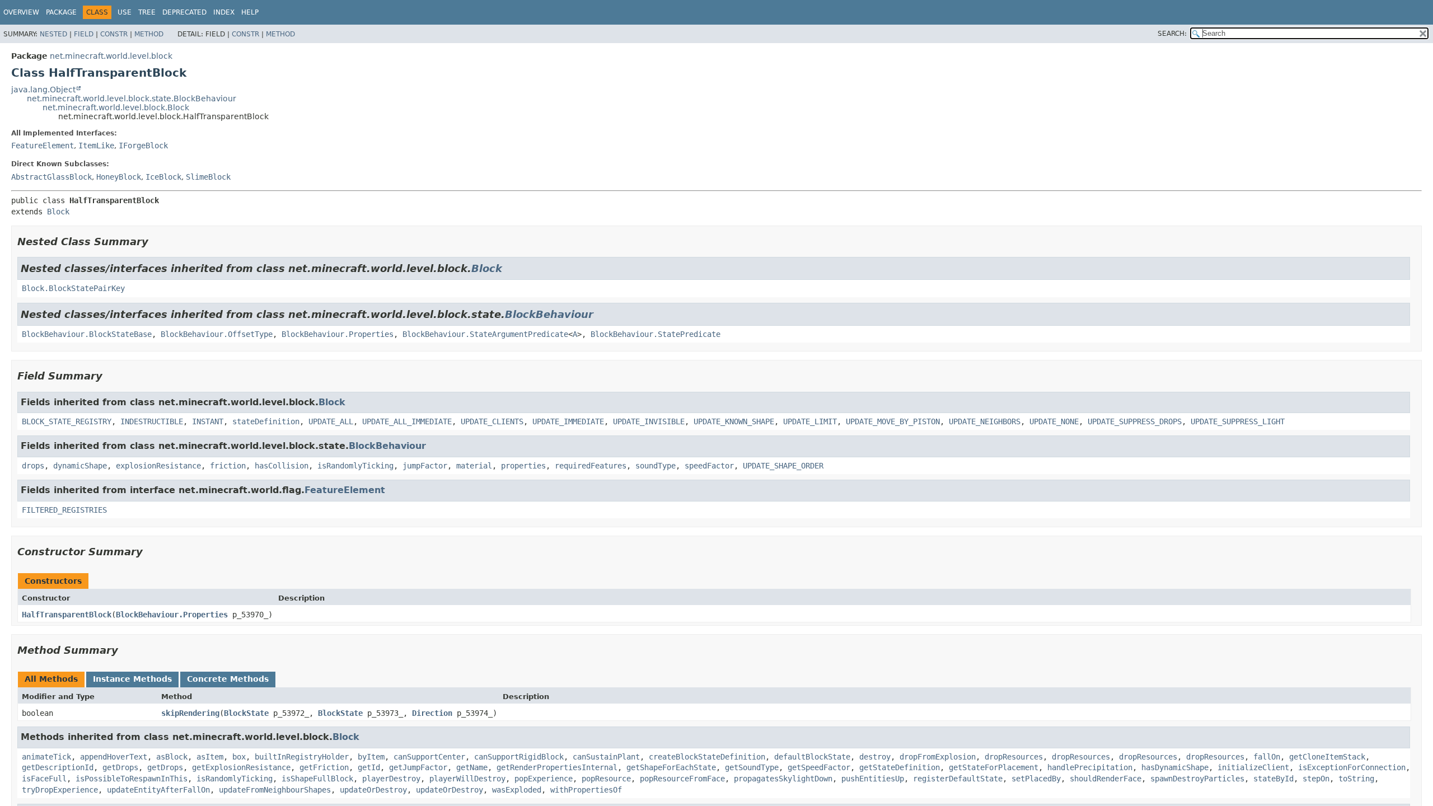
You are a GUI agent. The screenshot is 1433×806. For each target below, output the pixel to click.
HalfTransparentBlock (66, 614)
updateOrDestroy (373, 789)
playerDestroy (391, 778)
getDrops (120, 767)
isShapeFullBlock (317, 778)
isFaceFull (44, 778)
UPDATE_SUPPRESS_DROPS (1135, 421)
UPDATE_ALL (330, 421)
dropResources (1014, 756)
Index (224, 12)
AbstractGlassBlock (51, 176)
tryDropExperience (60, 789)
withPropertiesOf (586, 789)
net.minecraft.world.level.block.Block (116, 107)
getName (472, 767)
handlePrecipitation (1089, 767)
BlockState (246, 713)
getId (369, 767)
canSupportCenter (429, 756)
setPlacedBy (1036, 778)
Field (83, 34)
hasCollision (281, 465)
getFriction (324, 767)
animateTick (46, 756)
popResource (606, 778)
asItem (209, 756)
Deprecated (184, 12)
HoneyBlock (118, 176)
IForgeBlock (143, 145)
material (474, 465)
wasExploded (516, 789)
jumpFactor (424, 465)
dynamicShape (80, 465)
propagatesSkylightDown (783, 778)
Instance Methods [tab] (132, 678)
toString (1356, 778)
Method (148, 34)
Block (58, 211)
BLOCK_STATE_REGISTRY (66, 421)
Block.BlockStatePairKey (73, 288)
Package (61, 12)
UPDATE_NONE (1054, 421)
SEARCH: (1172, 34)
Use (125, 12)
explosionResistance (158, 465)
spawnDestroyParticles (1197, 778)
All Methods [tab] (51, 678)
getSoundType (752, 767)
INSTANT (207, 421)
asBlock (172, 756)
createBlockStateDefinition (707, 756)
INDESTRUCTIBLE (151, 421)
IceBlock (163, 176)
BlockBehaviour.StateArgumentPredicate (485, 334)
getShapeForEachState (671, 767)
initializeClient (1253, 767)
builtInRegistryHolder (302, 756)
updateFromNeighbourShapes (275, 789)
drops (33, 465)
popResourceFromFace (682, 778)
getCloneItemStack (1327, 756)
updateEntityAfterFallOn (158, 789)
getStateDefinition (899, 767)
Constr (114, 34)
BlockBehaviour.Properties (338, 334)
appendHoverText (113, 756)
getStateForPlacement (993, 767)
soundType (655, 465)
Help (250, 12)
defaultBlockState (812, 756)
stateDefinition (265, 421)
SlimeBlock (208, 176)
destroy (875, 756)
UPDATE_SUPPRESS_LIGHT (1238, 421)
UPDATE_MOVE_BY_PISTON (893, 421)
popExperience (543, 778)
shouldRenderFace (1105, 778)
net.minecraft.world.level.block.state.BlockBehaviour (131, 98)
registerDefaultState (958, 778)
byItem (371, 756)
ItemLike (96, 145)
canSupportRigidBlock (519, 756)
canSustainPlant (606, 756)
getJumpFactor (418, 767)
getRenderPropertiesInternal (557, 767)
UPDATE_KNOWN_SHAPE (734, 421)
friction (228, 465)
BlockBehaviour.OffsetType (217, 334)
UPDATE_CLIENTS (492, 421)
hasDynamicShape (1175, 767)
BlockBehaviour (549, 314)
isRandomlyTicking (355, 465)
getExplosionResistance (241, 767)
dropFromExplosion (938, 756)
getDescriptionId (57, 767)
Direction (432, 713)
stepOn (1316, 778)
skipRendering (190, 713)
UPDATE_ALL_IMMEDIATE (407, 421)
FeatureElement (42, 145)
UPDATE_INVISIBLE (649, 421)
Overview (21, 12)
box (239, 756)
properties (523, 465)
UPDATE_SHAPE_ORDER (783, 465)
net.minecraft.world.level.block (111, 55)
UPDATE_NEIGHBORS (984, 421)
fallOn (1266, 756)
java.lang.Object (43, 89)
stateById (1273, 778)
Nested (53, 34)
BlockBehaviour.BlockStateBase (87, 334)
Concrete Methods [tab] (228, 678)
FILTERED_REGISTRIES (64, 509)
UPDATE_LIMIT (810, 421)
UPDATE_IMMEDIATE (568, 421)
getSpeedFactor (819, 767)
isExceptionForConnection (1352, 767)
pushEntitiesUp (872, 778)
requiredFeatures (590, 465)
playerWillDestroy (467, 778)
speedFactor (709, 465)
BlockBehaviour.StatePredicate (655, 334)
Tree (147, 12)
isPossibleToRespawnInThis (132, 778)
